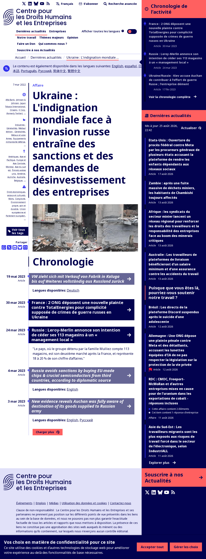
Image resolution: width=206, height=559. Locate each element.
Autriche (11, 177)
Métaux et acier (18, 135)
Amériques (13, 156)
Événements (24, 503)
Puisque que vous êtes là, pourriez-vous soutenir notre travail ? (174, 292)
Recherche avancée (122, 4)
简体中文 (59, 71)
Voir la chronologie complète (170, 97)
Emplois (41, 503)
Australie (21, 177)
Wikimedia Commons (122, 247)
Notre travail (26, 37)
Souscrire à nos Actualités (36, 50)
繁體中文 (74, 71)
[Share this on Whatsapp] (4, 247)
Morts (11, 198)
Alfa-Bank (10, 99)
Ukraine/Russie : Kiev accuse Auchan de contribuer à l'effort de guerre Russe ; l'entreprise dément (175, 80)
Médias (54, 503)
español (131, 66)
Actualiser (189, 128)
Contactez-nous (120, 503)
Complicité (20, 198)
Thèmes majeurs (51, 37)
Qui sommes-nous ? (52, 44)
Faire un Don (26, 44)
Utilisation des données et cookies (84, 503)
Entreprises (57, 31)
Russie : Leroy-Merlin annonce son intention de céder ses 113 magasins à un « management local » (175, 58)
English (117, 66)
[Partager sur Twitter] (9, 247)
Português (29, 71)
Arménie (21, 173)
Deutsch (73, 290)
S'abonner (90, 4)
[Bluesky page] (36, 4)
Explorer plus (159, 462)
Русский (45, 71)
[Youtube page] (42, 4)
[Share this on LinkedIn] (14, 247)
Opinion (72, 37)
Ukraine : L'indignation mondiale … (92, 57)
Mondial (9, 166)
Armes (9, 138)
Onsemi (13, 110)
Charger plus (45, 432)
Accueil (20, 57)
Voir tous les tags (18, 231)
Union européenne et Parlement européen (16, 212)
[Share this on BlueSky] (20, 247)
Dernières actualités (31, 31)
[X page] (24, 4)
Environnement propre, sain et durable (18, 205)
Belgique (18, 180)
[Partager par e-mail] (25, 247)
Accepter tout (152, 547)
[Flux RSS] (48, 4)
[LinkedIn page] (30, 4)
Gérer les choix (186, 547)
